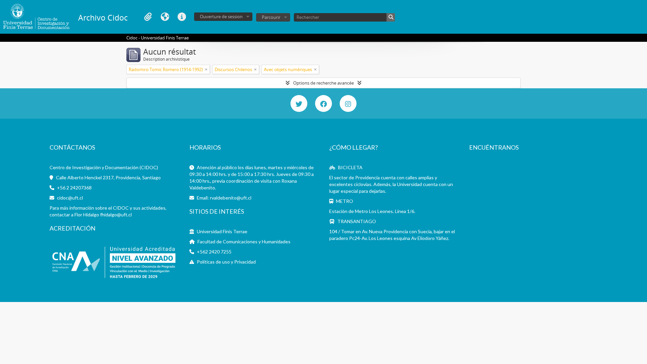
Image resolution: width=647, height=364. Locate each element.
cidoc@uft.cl (70, 198)
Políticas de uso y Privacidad (226, 262)
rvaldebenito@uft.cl (230, 198)
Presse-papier (148, 16)
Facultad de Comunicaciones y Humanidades (243, 241)
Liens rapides (181, 16)
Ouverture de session (221, 16)
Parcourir (271, 17)
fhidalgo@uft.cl (116, 214)
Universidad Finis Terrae (222, 231)
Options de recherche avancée (323, 83)
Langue (164, 16)
